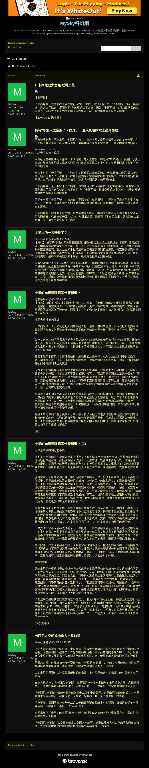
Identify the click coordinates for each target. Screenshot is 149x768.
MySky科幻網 (18, 59)
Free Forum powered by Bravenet (74, 754)
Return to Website (17, 42)
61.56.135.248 (16, 113)
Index (31, 42)
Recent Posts (14, 47)
